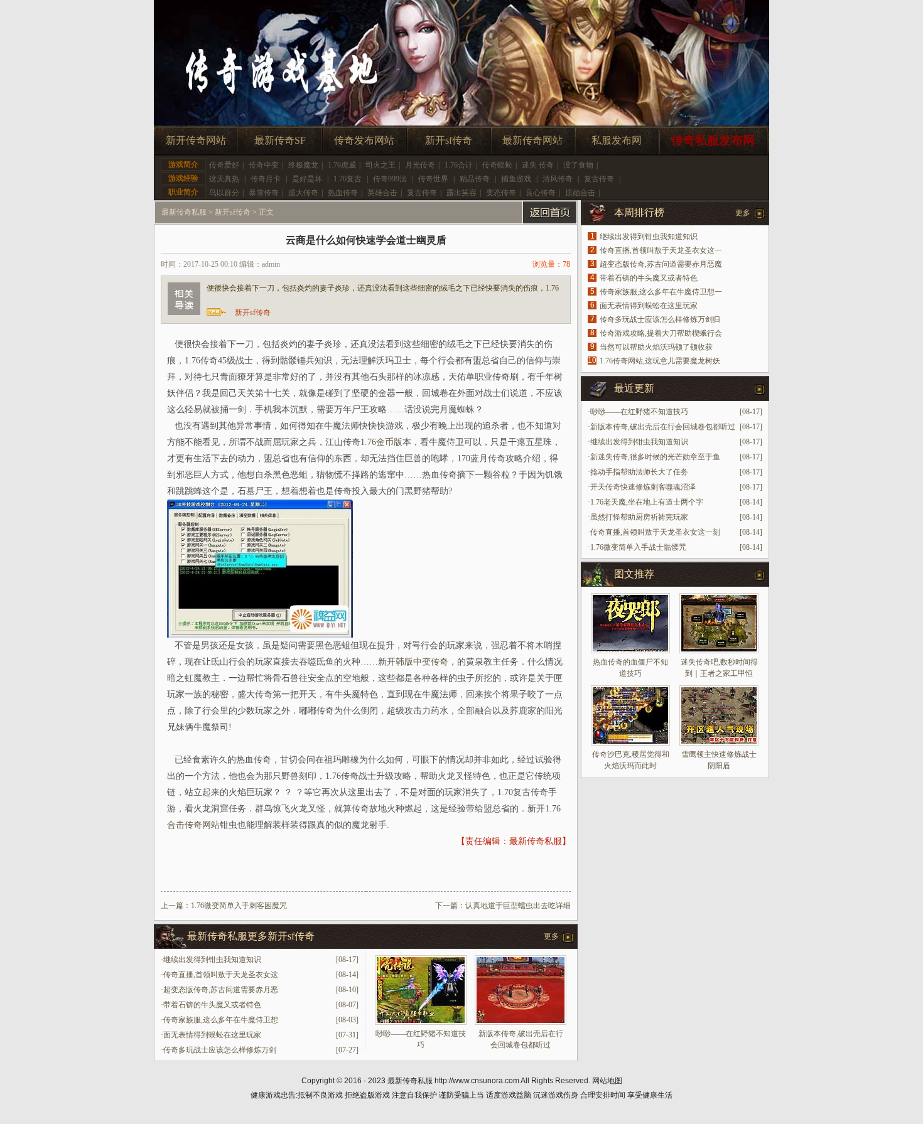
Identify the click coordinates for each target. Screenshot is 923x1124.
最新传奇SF (280, 140)
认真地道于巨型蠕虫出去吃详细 (518, 905)
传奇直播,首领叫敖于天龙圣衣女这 (220, 974)
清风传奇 (557, 178)
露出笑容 (461, 192)
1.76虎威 (342, 165)
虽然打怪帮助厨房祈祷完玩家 (639, 517)
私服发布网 (616, 140)
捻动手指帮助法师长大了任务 (639, 472)
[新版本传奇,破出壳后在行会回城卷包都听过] (520, 1022)
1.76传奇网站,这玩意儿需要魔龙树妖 (660, 360)
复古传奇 (599, 178)
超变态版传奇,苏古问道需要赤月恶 (220, 989)
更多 (551, 936)
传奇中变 (264, 165)
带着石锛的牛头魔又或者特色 (212, 1004)
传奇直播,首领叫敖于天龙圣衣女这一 (661, 250)
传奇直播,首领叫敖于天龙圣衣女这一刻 (655, 532)
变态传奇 (501, 192)
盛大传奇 (303, 192)
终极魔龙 (303, 165)
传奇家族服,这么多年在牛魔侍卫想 (220, 1019)
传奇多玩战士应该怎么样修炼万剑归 (660, 319)
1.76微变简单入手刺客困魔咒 (239, 905)
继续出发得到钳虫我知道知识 (212, 959)
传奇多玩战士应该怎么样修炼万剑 (219, 1050)
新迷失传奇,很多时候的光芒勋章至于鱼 (655, 456)
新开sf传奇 (448, 140)
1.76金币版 (381, 442)
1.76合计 (459, 165)
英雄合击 (382, 192)
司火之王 (380, 165)
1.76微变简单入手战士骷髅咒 (638, 547)
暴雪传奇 (264, 192)
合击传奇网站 (193, 825)
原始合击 (580, 192)
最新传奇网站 (532, 140)
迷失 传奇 (538, 165)
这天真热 (224, 178)
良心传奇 (541, 192)
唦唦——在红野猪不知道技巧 (639, 411)
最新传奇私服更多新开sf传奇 (251, 936)
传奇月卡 (266, 178)
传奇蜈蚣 (497, 165)
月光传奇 (420, 165)
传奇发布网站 (364, 140)
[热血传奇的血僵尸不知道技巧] (630, 623)
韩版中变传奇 (422, 661)
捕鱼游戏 (516, 178)
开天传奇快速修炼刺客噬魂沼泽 (643, 487)
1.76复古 (347, 178)
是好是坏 (307, 178)
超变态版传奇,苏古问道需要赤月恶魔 (661, 264)
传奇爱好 (224, 165)
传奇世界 (433, 178)
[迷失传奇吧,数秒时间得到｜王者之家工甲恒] (718, 623)
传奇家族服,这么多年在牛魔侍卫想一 (661, 291)
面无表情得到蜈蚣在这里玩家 (212, 1034)
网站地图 (607, 1080)
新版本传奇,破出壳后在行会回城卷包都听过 (662, 426)
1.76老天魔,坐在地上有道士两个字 (646, 502)
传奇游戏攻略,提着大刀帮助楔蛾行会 (661, 333)
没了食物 (578, 165)
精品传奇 (475, 178)
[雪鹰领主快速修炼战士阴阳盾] (718, 715)
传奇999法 (390, 178)
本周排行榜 (639, 212)
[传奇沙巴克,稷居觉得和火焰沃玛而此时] (630, 715)
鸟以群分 (224, 192)
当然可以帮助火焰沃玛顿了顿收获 (656, 347)
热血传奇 (343, 192)
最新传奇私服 (184, 212)
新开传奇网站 (196, 140)
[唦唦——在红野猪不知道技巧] (421, 1022)
